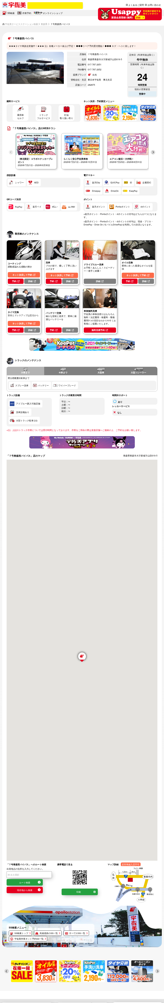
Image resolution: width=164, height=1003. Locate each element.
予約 (14, 281)
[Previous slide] (11, 152)
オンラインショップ (53, 13)
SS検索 (11, 13)
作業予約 (26, 13)
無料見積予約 (98, 329)
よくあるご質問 (136, 4)
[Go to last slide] (6, 971)
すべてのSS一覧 (77, 933)
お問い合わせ (154, 4)
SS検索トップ (21, 933)
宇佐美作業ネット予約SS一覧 (29, 938)
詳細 (30, 281)
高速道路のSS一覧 (49, 933)
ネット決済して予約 (22, 274)
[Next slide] (153, 152)
